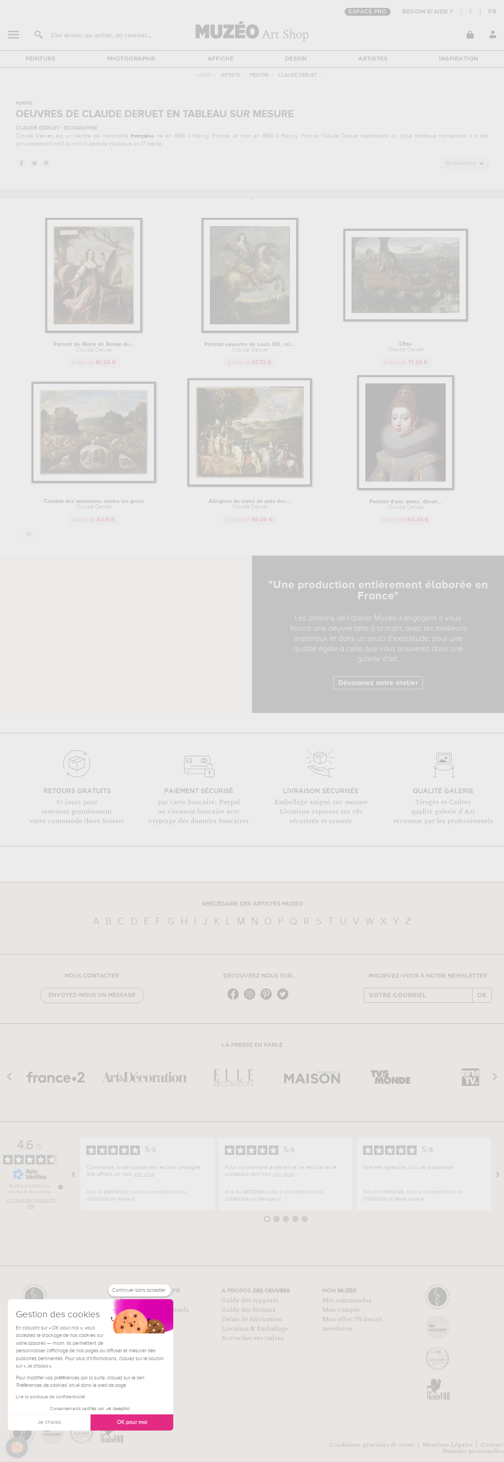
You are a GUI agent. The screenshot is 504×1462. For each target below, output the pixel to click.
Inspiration (458, 59)
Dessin (296, 59)
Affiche (221, 59)
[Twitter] (284, 999)
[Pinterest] (268, 999)
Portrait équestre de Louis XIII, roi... (249, 347)
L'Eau (406, 346)
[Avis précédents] (73, 1174)
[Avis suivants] (497, 1174)
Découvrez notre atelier (378, 683)
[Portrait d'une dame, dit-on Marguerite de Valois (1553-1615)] (405, 488)
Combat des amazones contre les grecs (94, 504)
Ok (482, 995)
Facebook (21, 163)
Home (204, 75)
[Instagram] (251, 999)
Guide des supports (249, 1300)
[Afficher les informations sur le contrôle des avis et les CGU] (60, 1187)
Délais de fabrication (251, 1319)
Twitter (33, 163)
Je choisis (49, 1422)
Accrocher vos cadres (252, 1338)
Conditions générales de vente (371, 1444)
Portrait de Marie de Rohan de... (94, 347)
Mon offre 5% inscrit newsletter (352, 1324)
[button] (17, 1447)
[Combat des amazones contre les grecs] (94, 481)
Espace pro (367, 11)
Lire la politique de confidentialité (50, 1397)
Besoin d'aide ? (427, 11)
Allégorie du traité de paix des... (250, 504)
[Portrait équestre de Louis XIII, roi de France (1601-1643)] (250, 331)
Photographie (131, 59)
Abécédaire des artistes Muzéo (252, 904)
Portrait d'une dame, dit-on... (405, 504)
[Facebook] (235, 999)
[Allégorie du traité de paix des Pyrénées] (249, 485)
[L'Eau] (405, 319)
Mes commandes (346, 1300)
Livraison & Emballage (254, 1329)
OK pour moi (132, 1422)
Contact (492, 1444)
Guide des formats (248, 1310)
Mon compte (340, 1310)
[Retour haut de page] (29, 534)
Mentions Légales (447, 1444)
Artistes (372, 59)
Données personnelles (473, 1451)
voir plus (144, 1174)
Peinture (41, 59)
